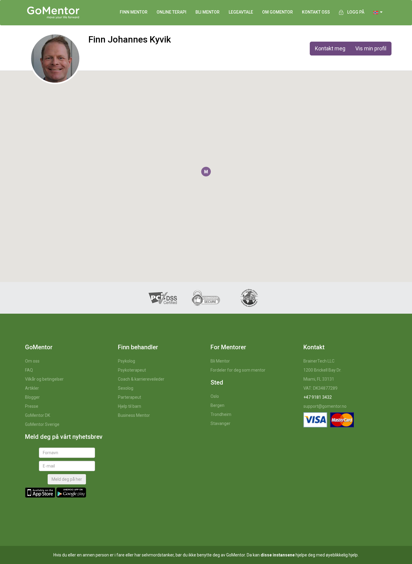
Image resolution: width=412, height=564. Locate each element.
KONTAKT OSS (316, 12)
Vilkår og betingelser (44, 379)
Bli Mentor (220, 361)
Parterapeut (129, 397)
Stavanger (220, 423)
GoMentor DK (37, 415)
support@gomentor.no (325, 406)
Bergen (217, 405)
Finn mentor (133, 12)
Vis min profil (370, 48)
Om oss (32, 361)
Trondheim (221, 414)
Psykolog (126, 361)
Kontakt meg (330, 48)
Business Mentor (134, 415)
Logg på (355, 12)
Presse (31, 406)
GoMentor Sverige (42, 424)
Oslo (215, 396)
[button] (206, 171)
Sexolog (125, 388)
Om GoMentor (277, 12)
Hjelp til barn (129, 406)
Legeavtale (241, 12)
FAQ (29, 370)
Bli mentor (207, 12)
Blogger (32, 397)
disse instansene (278, 555)
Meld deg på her (67, 479)
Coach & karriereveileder (141, 379)
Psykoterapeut (132, 370)
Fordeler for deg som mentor (238, 370)
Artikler (32, 388)
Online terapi (171, 12)
